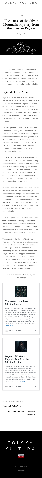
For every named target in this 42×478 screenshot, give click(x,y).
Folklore (5, 401)
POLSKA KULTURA (20, 2)
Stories (21, 15)
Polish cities (20, 401)
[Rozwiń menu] (38, 8)
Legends (12, 401)
